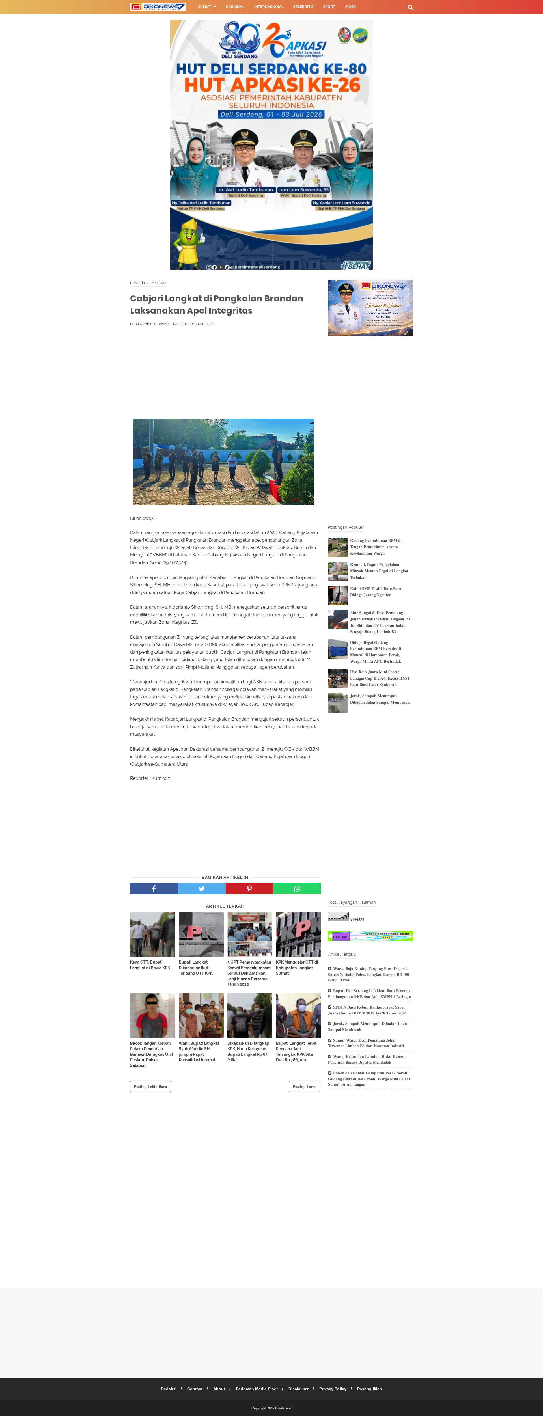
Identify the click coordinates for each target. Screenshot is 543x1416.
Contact (194, 1389)
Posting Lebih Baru (150, 1086)
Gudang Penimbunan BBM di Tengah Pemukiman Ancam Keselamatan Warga (376, 547)
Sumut (204, 7)
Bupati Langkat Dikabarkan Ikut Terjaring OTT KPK (196, 967)
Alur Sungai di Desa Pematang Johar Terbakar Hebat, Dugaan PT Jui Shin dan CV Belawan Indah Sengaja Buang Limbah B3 (380, 622)
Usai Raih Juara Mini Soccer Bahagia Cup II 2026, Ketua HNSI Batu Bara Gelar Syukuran (379, 678)
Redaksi (168, 1389)
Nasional (235, 7)
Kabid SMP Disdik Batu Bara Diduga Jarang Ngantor (375, 592)
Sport (329, 7)
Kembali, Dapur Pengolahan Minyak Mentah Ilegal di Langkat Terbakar (379, 571)
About (219, 1389)
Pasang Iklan (369, 1389)
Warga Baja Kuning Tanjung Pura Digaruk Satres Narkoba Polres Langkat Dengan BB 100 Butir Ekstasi (368, 974)
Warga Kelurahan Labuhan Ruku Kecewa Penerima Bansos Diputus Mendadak (367, 1059)
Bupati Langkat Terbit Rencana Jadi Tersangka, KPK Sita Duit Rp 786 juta (296, 1051)
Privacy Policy (332, 1389)
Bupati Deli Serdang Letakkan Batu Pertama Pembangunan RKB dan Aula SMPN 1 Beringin (369, 994)
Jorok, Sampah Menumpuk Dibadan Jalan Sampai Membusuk (380, 699)
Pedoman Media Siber (257, 1389)
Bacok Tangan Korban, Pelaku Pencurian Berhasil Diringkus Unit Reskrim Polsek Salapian (151, 1054)
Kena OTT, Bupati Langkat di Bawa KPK (150, 965)
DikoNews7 (283, 1408)
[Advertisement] (225, 372)
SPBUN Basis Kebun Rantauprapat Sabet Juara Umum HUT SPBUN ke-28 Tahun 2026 (367, 1010)
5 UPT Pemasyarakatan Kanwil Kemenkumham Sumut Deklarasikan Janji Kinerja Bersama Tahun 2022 (249, 973)
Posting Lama (304, 1086)
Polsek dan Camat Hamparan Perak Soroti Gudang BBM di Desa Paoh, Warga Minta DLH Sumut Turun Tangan (369, 1078)
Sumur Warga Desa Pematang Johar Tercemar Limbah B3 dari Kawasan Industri (366, 1043)
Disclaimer (298, 1389)
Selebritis (303, 7)
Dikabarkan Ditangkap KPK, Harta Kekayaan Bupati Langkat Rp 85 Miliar (248, 1051)
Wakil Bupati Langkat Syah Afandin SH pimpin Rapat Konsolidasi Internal (199, 1051)
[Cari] (410, 7)
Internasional (269, 7)
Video (350, 7)
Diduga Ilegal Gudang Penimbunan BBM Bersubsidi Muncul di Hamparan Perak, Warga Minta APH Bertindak (375, 651)
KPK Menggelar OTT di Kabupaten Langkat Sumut (297, 967)
